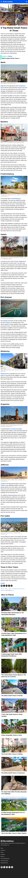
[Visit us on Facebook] (4, 867)
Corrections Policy (4, 860)
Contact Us (3, 850)
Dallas (20, 429)
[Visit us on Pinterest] (9, 867)
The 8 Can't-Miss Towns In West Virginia (13, 833)
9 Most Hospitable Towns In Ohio (11, 735)
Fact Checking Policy (5, 858)
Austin (16, 261)
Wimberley (4, 373)
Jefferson (3, 485)
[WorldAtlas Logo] (8, 1)
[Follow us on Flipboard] (2, 867)
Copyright (3, 854)
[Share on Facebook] (4, 586)
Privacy (2, 852)
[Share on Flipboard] (2, 586)
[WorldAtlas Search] (26, 1)
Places (12, 590)
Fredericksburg (15, 198)
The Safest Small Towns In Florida (12, 695)
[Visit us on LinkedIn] (12, 867)
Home (2, 848)
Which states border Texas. (10, 58)
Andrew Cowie (3, 590)
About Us (2, 856)
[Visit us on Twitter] (7, 867)
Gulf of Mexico (7, 322)
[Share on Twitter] (7, 586)
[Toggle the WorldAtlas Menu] (1, 1)
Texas (10, 56)
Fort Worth (13, 429)
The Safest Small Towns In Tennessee (13, 773)
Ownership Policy (4, 862)
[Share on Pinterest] (9, 586)
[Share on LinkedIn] (12, 586)
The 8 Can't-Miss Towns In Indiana (12, 754)
